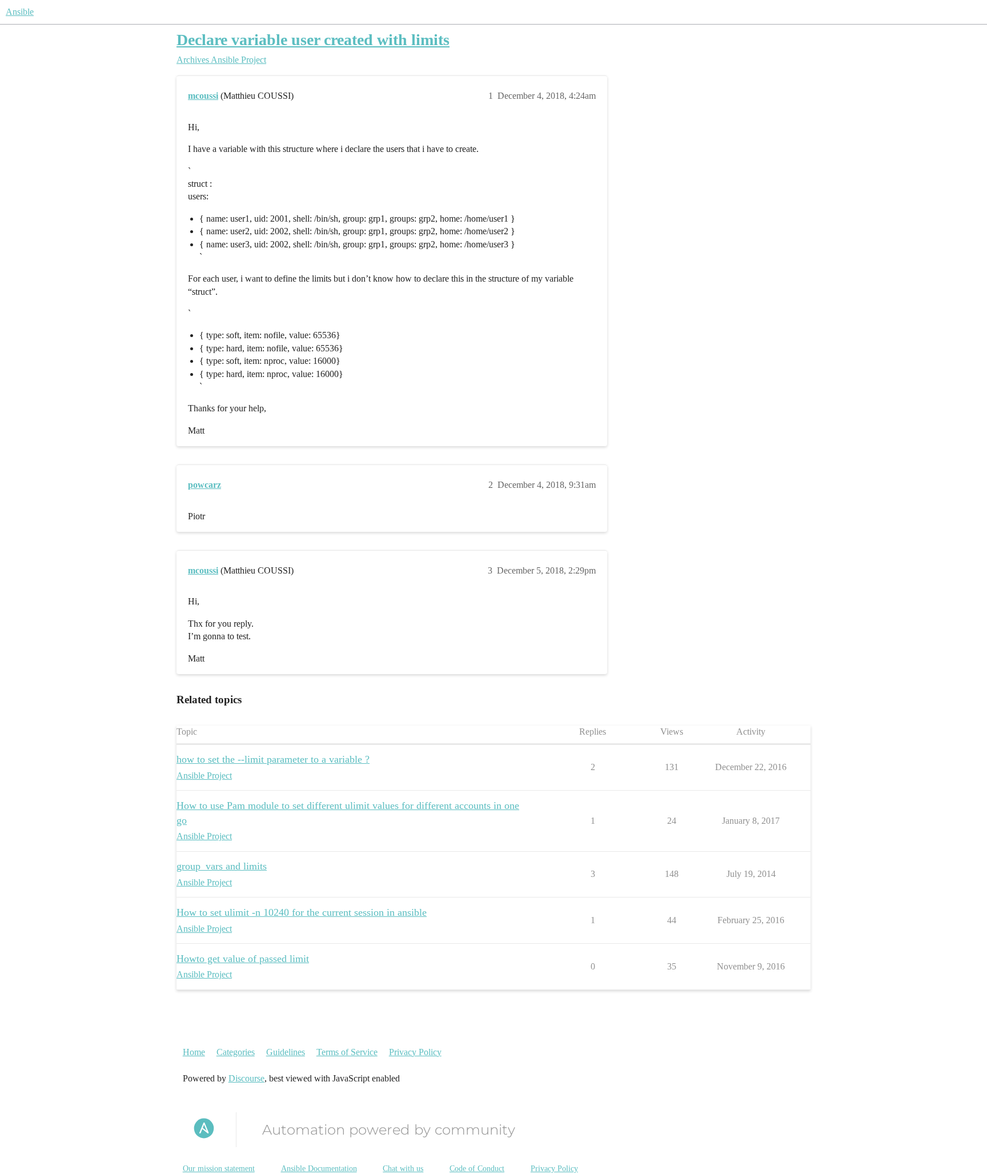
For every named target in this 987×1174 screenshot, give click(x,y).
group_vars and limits (221, 866)
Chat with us (403, 1168)
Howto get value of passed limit (242, 958)
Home (194, 1052)
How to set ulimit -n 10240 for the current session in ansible (301, 912)
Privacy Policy (415, 1052)
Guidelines (285, 1052)
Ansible (20, 12)
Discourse (246, 1078)
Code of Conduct (477, 1168)
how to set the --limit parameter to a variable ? (273, 759)
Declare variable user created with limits (313, 40)
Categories (235, 1052)
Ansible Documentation (319, 1168)
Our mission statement (219, 1168)
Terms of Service (347, 1052)
